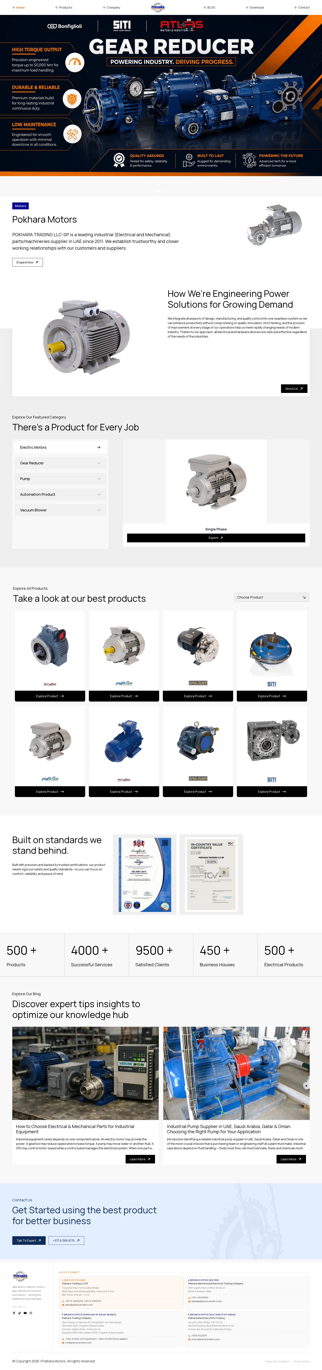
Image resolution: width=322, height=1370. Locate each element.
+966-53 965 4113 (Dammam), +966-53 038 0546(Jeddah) (96, 1339)
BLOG (211, 7)
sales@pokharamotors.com (79, 1304)
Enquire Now (25, 262)
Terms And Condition (277, 1361)
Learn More (138, 1159)
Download (257, 7)
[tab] (156, 191)
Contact (304, 7)
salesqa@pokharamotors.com (206, 1301)
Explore (214, 538)
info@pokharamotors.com (78, 1342)
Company (113, 7)
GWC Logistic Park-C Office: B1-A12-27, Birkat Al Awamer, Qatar (206, 1289)
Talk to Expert (27, 1240)
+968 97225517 (199, 1335)
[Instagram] (30, 1312)
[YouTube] (25, 1312)
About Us (292, 389)
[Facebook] (14, 1312)
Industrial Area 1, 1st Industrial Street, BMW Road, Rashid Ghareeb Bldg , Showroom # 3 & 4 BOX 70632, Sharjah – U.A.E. (88, 1291)
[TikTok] (19, 1312)
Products (65, 7)
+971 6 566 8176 (64, 1240)
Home (20, 7)
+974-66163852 (199, 1297)
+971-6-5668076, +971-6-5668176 (83, 1301)
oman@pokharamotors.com (205, 1339)
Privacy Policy (301, 1361)
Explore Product (47, 696)
